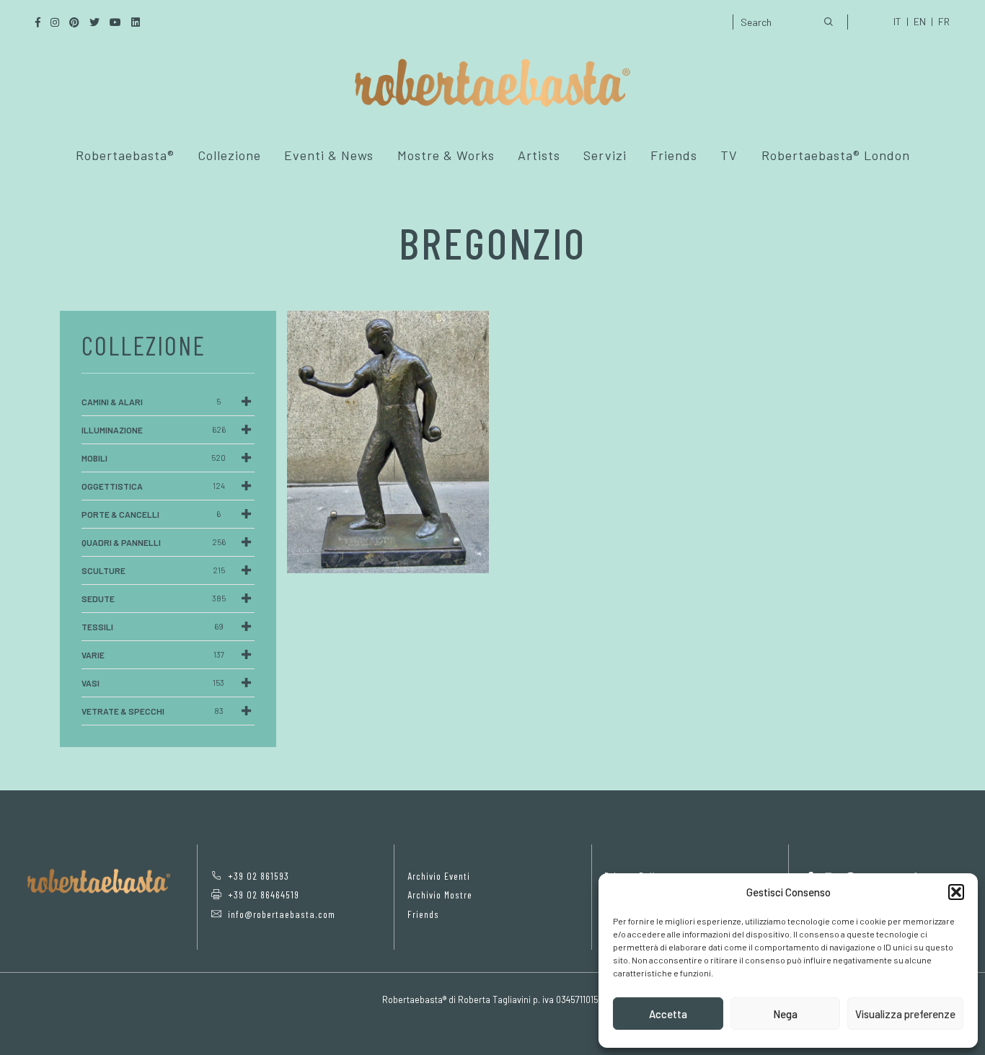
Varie (152, 655)
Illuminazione (153, 430)
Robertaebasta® (125, 155)
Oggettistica (153, 486)
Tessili (152, 627)
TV (729, 155)
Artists (539, 155)
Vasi (152, 683)
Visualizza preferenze (905, 1013)
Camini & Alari (151, 402)
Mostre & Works (446, 155)
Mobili (153, 458)
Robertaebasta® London (835, 155)
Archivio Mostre (439, 894)
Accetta (668, 1013)
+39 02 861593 (258, 876)
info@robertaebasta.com (281, 914)
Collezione (229, 155)
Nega (785, 1013)
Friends (673, 155)
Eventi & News (329, 155)
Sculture (153, 570)
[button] (956, 892)
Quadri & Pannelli (153, 542)
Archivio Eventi (438, 876)
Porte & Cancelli (151, 514)
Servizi (605, 155)
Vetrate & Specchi (152, 711)
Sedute (153, 598)
